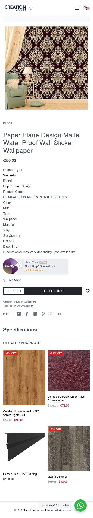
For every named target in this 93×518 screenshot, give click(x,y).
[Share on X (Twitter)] (19, 314)
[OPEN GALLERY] (46, 68)
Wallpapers (30, 301)
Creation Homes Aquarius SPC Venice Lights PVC (21, 413)
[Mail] (51, 314)
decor (13, 305)
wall (19, 305)
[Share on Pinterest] (43, 314)
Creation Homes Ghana (38, 510)
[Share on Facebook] (27, 314)
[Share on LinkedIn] (35, 314)
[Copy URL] (60, 314)
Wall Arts (9, 175)
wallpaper (27, 305)
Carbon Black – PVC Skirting (20, 474)
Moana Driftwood (58, 476)
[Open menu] (77, 8)
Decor (7, 123)
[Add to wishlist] (87, 291)
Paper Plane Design (17, 186)
